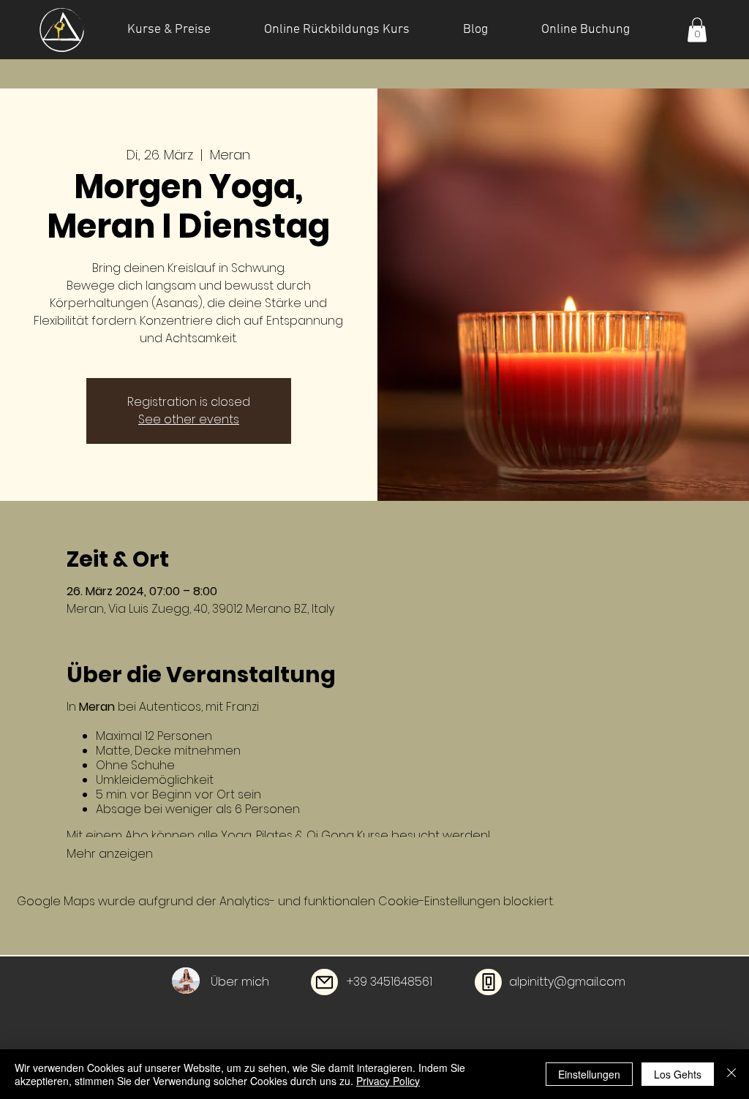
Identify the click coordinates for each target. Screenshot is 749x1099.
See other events (188, 419)
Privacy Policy (388, 1080)
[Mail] (324, 982)
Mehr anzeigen (110, 854)
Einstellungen (589, 1074)
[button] (697, 30)
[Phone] (488, 982)
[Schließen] (731, 1074)
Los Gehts (677, 1074)
